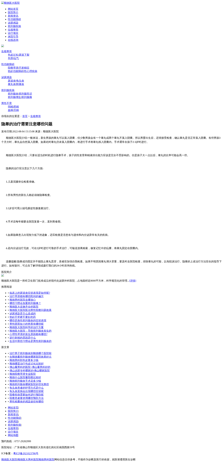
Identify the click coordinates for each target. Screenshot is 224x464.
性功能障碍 (14, 19)
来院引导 (13, 36)
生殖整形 (13, 29)
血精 (10, 110)
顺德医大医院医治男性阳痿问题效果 (30, 310)
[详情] (132, 280)
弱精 (10, 106)
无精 (16, 110)
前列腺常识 (25, 93)
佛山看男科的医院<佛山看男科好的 (30, 367)
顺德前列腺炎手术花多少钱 (25, 380)
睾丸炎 (12, 84)
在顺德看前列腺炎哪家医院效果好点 (30, 356)
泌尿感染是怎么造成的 (23, 313)
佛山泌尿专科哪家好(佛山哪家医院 (30, 370)
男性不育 (6, 103)
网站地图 (13, 435)
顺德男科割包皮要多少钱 (24, 360)
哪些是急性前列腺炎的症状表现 (28, 320)
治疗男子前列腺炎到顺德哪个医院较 (30, 353)
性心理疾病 (30, 71)
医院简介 (13, 12)
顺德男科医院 (46, 459)
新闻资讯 (13, 15)
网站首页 (13, 9)
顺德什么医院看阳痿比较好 (25, 377)
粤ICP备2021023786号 (25, 453)
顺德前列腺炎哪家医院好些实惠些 (29, 384)
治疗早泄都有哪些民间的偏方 (27, 296)
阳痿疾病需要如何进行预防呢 (27, 394)
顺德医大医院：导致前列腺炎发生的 (30, 330)
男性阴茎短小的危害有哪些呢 (27, 323)
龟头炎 (20, 80)
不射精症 (24, 67)
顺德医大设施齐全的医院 (24, 306)
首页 (25, 116)
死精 (16, 106)
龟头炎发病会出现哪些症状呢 (27, 391)
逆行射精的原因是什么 (23, 337)
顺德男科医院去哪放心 (23, 299)
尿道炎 (12, 80)
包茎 (10, 58)
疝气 (16, 58)
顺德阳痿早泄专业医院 (23, 374)
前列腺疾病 (14, 26)
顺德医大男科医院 (28, 459)
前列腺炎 (13, 93)
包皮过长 (13, 54)
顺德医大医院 (9, 459)
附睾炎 (20, 84)
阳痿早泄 (13, 67)
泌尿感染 (13, 22)
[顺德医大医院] (10, 2)
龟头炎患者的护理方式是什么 (27, 387)
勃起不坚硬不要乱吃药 (23, 317)
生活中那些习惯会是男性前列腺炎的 (30, 341)
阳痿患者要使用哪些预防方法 (27, 398)
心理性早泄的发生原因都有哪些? (28, 334)
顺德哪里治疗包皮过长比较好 (27, 363)
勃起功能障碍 (16, 71)
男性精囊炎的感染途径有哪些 (27, 401)
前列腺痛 (26, 97)
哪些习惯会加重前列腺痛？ (25, 303)
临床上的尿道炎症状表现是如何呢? (30, 292)
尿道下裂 (24, 54)
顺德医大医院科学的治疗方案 (27, 327)
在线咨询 (13, 40)
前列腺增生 (14, 97)
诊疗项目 (13, 33)
